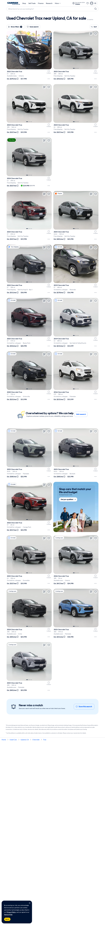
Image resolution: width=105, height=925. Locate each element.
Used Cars (13, 740)
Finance (40, 3)
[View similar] (44, 34)
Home (4, 740)
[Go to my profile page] (94, 3)
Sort (95, 27)
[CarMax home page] (13, 3)
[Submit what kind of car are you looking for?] (95, 9)
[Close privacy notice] (29, 903)
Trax (44, 740)
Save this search (85, 706)
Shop (24, 3)
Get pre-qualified (67, 499)
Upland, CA (25, 740)
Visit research (81, 414)
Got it (7, 919)
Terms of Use (8, 914)
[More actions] (48, 79)
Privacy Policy (11, 912)
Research (49, 3)
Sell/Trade (31, 3)
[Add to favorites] (49, 34)
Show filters (16, 27)
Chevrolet (35, 740)
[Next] (49, 50)
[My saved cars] (88, 3)
